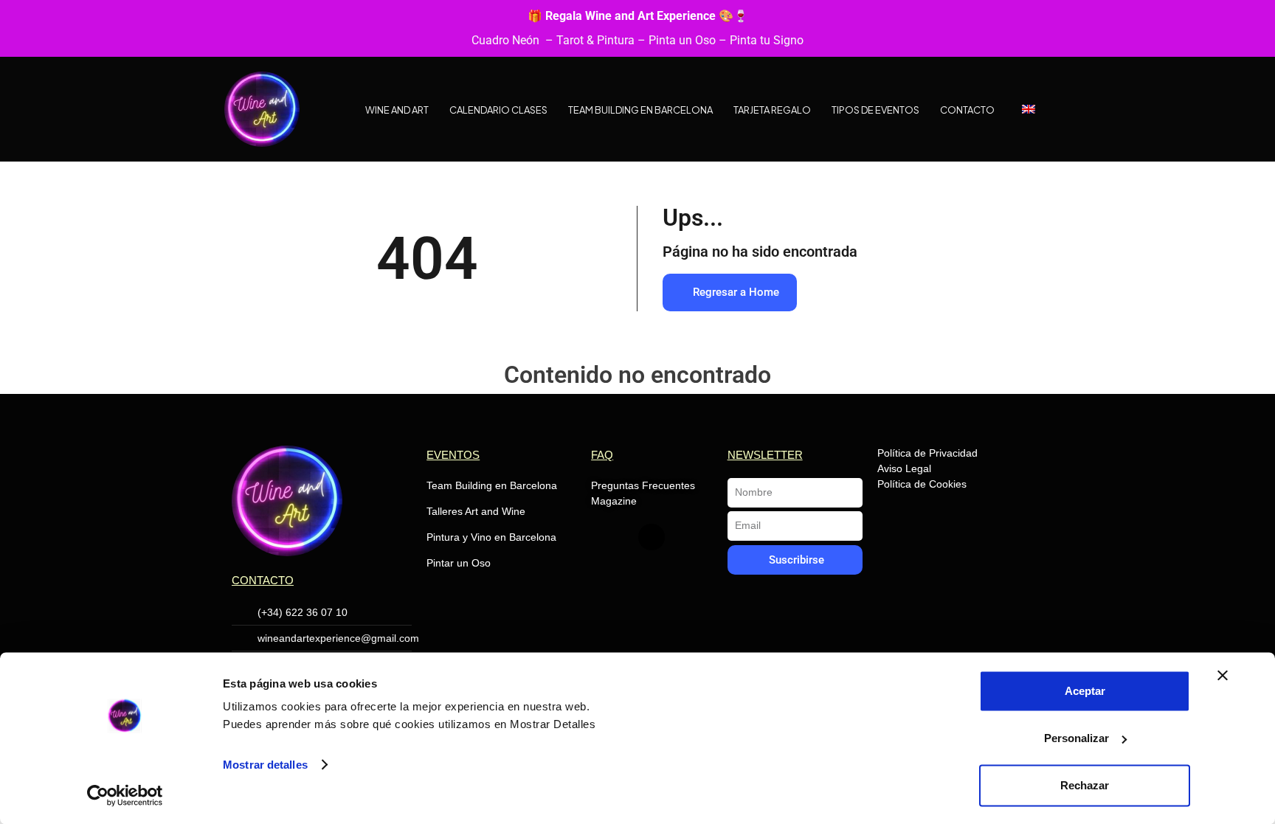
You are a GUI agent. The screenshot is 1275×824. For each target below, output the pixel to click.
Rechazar (1084, 785)
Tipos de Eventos (875, 110)
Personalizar (1076, 738)
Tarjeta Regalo (772, 110)
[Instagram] (651, 537)
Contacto (967, 110)
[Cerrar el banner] (1222, 676)
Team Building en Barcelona (640, 110)
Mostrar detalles (265, 764)
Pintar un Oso (458, 563)
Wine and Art (397, 110)
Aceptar (1085, 691)
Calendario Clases (498, 110)
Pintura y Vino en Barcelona (491, 537)
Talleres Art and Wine (475, 511)
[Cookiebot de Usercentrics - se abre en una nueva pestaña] (125, 795)
